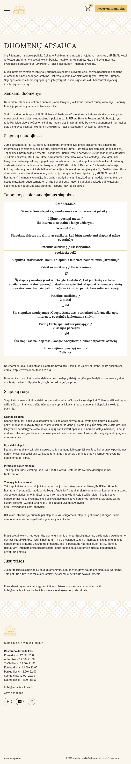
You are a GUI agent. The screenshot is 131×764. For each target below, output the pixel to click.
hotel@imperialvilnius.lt (18, 687)
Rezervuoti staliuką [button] (111, 8)
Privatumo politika (12, 758)
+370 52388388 (13, 693)
